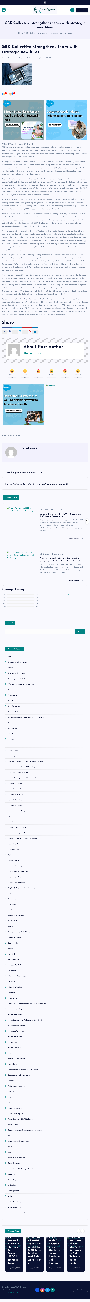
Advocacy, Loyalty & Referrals (19, 679)
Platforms (11, 1091)
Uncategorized (13, 1191)
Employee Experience (16, 915)
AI (8, 690)
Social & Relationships (16, 1158)
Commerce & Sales (15, 783)
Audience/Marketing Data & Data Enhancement (26, 717)
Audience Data (13, 712)
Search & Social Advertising (18, 1141)
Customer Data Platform (17, 827)
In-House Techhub (14, 965)
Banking (11, 739)
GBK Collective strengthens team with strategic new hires (48, 33)
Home (20, 33)
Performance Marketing (17, 1086)
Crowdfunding (13, 822)
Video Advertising (14, 1202)
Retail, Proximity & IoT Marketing (20, 1119)
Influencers (12, 970)
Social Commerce (14, 1163)
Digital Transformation (16, 882)
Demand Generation (15, 860)
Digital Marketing (14, 877)
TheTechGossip (33, 353)
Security (11, 1146)
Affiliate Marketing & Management (21, 684)
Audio (10, 723)
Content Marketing (15, 800)
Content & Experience (16, 789)
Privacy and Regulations (17, 1114)
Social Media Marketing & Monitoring (22, 1169)
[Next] (83, 1231)
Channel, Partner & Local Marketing (21, 767)
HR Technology (13, 959)
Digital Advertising (15, 866)
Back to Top (81, 1290)
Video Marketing (14, 1207)
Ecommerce (12, 904)
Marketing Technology (16, 1031)
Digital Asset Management (18, 871)
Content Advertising (15, 794)
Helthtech (11, 954)
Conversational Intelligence (18, 811)
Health (10, 948)
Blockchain (12, 745)
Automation (12, 728)
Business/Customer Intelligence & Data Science (19, 58)
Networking (12, 1064)
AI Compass (12, 695)
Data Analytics (13, 849)
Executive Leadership (16, 937)
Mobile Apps (12, 1042)
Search (10, 623)
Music (10, 1053)
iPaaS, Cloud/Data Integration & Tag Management (27, 1003)
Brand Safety (13, 750)
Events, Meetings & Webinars (19, 932)
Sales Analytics (13, 1125)
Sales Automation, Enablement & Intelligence (25, 1130)
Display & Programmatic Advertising (21, 888)
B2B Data (11, 734)
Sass (9, 1135)
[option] (14, 1254)
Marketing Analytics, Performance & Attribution (26, 1020)
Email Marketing (14, 910)
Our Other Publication (10, 1292)
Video (10, 1196)
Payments (11, 1081)
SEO (9, 1152)
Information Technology (17, 976)
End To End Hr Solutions (17, 921)
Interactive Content (15, 987)
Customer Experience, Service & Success (22, 838)
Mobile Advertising (15, 1036)
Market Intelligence (15, 1014)
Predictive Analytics (15, 1108)
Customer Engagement (16, 833)
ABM (10, 657)
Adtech (10, 668)
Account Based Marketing (17, 662)
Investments (12, 998)
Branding (11, 756)
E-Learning (12, 899)
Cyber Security (13, 844)
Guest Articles (13, 943)
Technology (12, 1185)
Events (10, 926)
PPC (9, 1097)
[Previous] (79, 1231)
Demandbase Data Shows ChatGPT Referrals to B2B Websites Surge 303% (75, 1250)
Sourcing (11, 1174)
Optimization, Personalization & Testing (23, 1069)
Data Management (15, 855)
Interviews (11, 992)
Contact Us (82, 10)
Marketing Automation (16, 1025)
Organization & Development (19, 1075)
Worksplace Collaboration (17, 1213)
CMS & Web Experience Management (22, 778)
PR (9, 1102)
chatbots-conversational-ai (18, 772)
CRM (10, 816)
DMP (10, 893)
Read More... (75, 539)
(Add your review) (62, 595)
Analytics (11, 701)
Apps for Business (14, 706)
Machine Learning (15, 1009)
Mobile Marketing (14, 1047)
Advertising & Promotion (17, 673)
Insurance (11, 981)
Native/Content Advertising (18, 1058)
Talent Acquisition (14, 1180)
